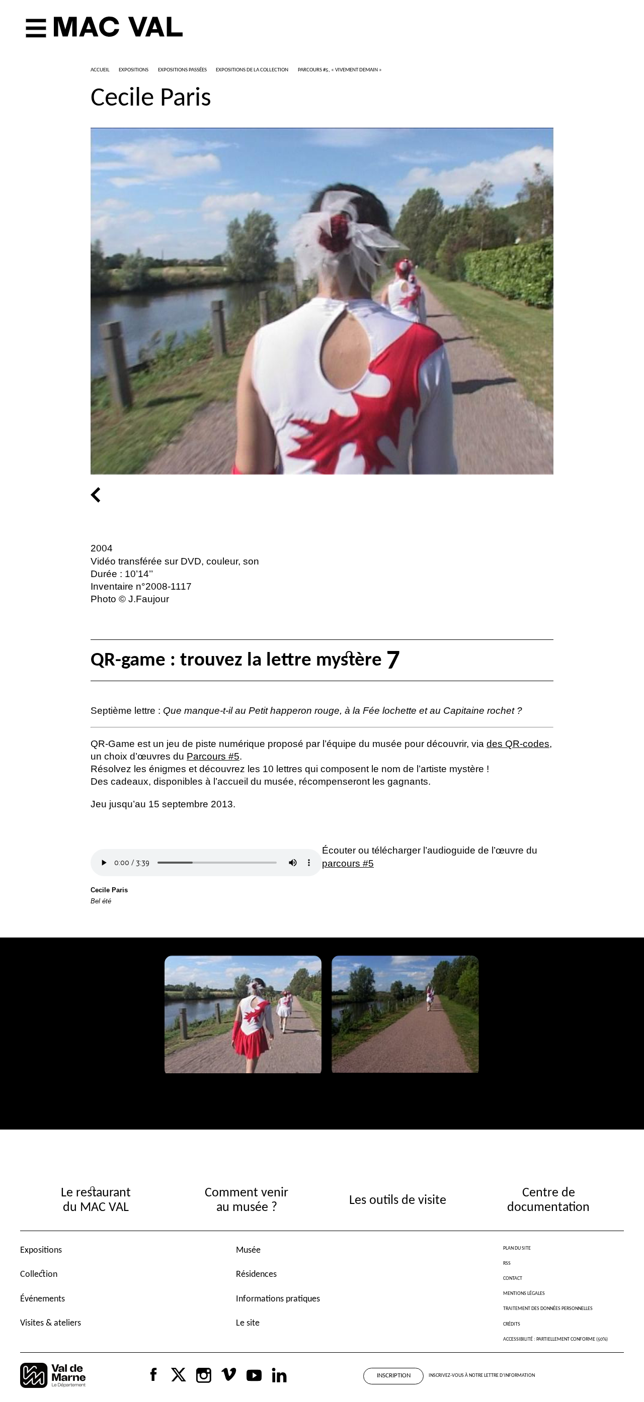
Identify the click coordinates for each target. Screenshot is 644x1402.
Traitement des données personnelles (548, 1309)
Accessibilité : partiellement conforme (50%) (555, 1339)
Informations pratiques (278, 1299)
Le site (248, 1323)
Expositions (41, 1250)
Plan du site (517, 1248)
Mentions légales (524, 1293)
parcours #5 (348, 863)
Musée (248, 1250)
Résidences (256, 1274)
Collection (38, 1274)
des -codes (518, 743)
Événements (42, 1299)
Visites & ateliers (50, 1323)
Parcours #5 (213, 756)
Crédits (511, 1324)
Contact (512, 1278)
